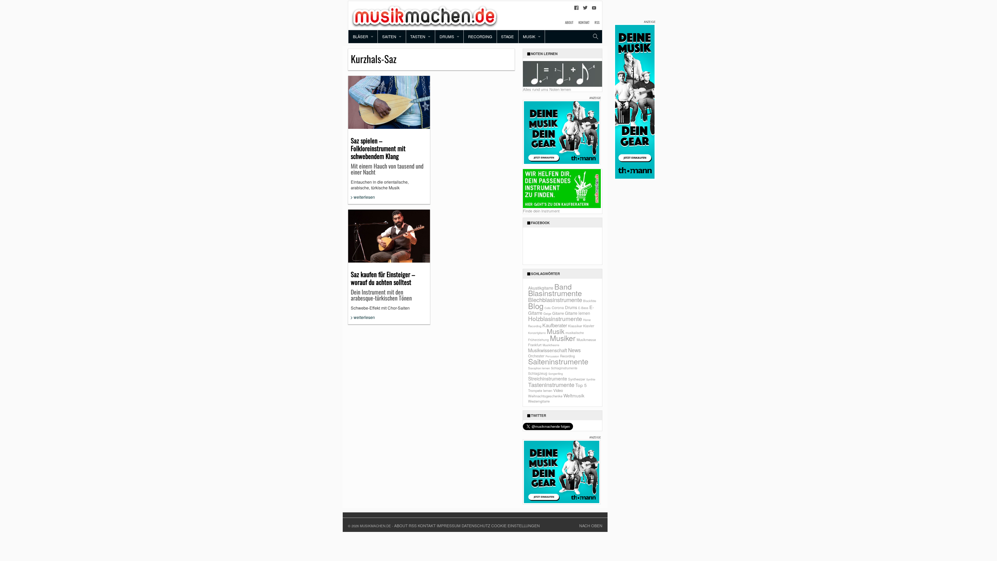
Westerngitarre (539, 401)
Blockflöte (589, 301)
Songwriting (555, 374)
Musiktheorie (551, 345)
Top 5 (581, 385)
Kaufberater (554, 325)
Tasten (417, 36)
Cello (547, 308)
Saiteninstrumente (558, 361)
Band (563, 286)
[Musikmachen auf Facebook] (576, 9)
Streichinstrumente (547, 378)
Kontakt (583, 22)
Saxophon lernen (539, 368)
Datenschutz (476, 525)
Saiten (389, 36)
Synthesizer (576, 379)
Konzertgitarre (537, 333)
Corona (558, 307)
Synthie (590, 379)
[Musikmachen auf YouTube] (594, 9)
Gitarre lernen (577, 313)
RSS (597, 22)
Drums (447, 36)
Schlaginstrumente (564, 368)
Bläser (360, 36)
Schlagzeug (537, 373)
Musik (529, 36)
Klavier (588, 325)
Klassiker (575, 325)
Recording (480, 36)
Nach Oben (590, 525)
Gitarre (558, 313)
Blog (535, 305)
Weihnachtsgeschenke (545, 395)
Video (558, 390)
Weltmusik (573, 395)
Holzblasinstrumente (555, 318)
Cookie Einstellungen (515, 525)
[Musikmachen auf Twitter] (585, 9)
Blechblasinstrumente (555, 300)
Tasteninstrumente (551, 384)
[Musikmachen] (424, 15)
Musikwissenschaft (547, 350)
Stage (507, 36)
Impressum (449, 525)
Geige (547, 313)
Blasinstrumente (555, 292)
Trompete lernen (540, 390)
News (574, 350)
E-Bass (583, 307)
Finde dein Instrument (541, 210)
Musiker (563, 337)
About (569, 22)
